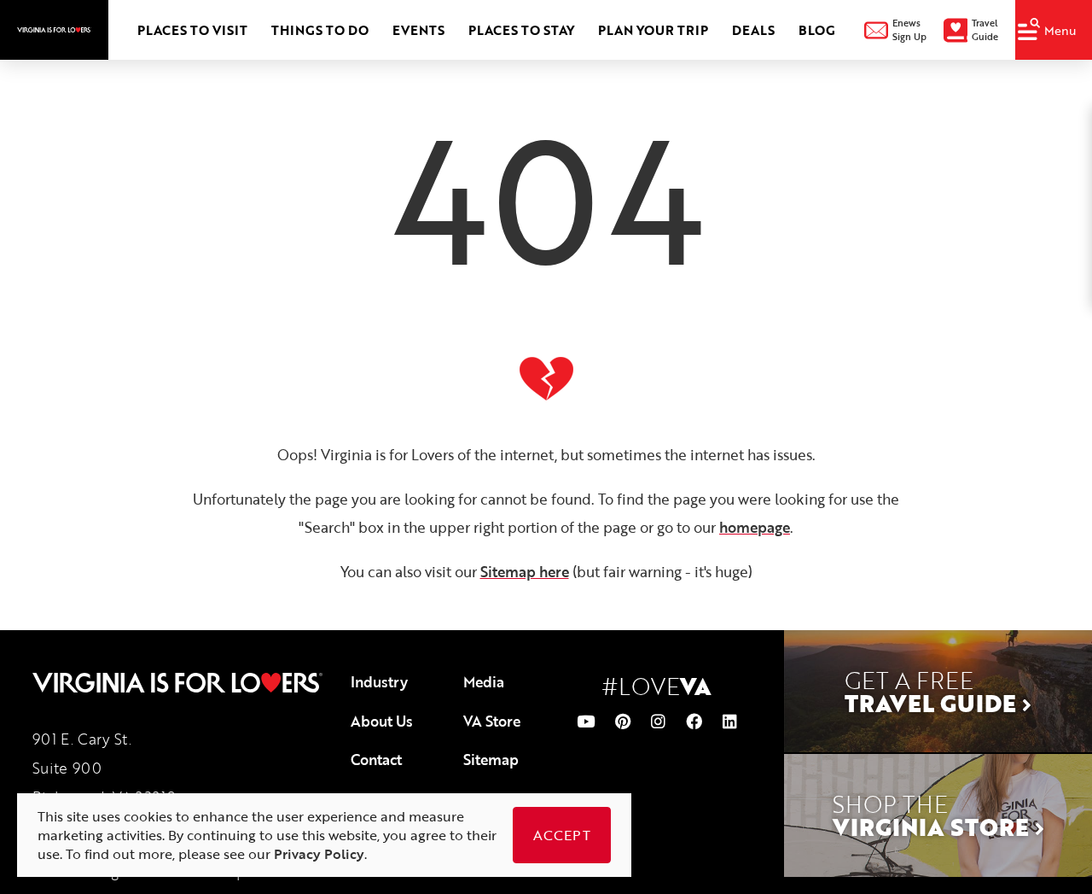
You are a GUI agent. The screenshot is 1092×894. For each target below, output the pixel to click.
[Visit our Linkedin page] (730, 721)
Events (418, 29)
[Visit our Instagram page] (658, 721)
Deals (753, 29)
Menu (1060, 30)
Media (483, 681)
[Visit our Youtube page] (586, 721)
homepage (754, 527)
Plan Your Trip (653, 29)
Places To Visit (192, 29)
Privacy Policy (319, 854)
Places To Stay (521, 29)
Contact (376, 759)
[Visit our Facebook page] (694, 721)
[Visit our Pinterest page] (622, 721)
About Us (382, 721)
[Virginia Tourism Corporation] (54, 29)
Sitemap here (524, 571)
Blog (817, 29)
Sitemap (491, 759)
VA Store (491, 721)
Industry (379, 681)
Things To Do (320, 29)
